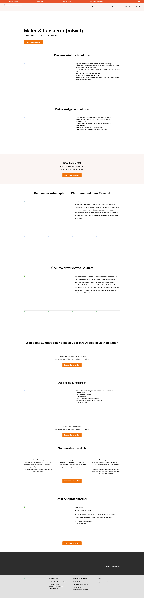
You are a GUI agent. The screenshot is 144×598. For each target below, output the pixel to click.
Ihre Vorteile (124, 7)
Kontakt (138, 7)
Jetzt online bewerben (33, 42)
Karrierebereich (53, 588)
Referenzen (115, 7)
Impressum (101, 581)
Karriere (131, 7)
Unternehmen (106, 7)
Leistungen (95, 7)
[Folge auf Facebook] (139, 1)
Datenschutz (109, 581)
